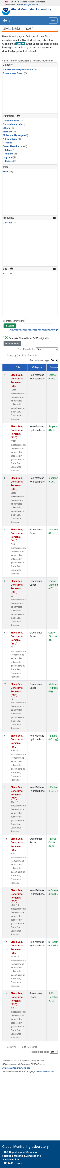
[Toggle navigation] (53, 20)
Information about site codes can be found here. (32, 330)
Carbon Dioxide (11, 120)
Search (10, 326)
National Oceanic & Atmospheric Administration (21, 1157)
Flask (5, 171)
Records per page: (40, 360)
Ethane (6, 128)
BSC (5, 273)
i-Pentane (8, 153)
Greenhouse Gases (13, 73)
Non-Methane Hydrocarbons (18, 69)
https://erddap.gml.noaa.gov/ (16, 1068)
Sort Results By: (26, 349)
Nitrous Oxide (10, 139)
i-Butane (7, 150)
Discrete (7, 222)
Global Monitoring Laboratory (31, 9)
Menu (6, 20)
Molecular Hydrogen (14, 135)
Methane (7, 131)
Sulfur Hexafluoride (13, 146)
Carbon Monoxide (12, 124)
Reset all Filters (12, 343)
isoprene (8, 157)
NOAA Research (13, 1163)
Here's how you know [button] (27, 5)
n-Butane (8, 161)
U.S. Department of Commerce (21, 1152)
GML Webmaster (46, 1071)
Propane (7, 142)
